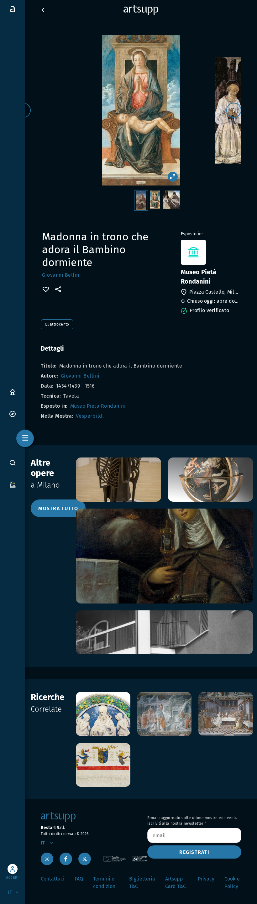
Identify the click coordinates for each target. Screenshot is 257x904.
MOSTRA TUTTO (58, 508)
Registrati (194, 852)
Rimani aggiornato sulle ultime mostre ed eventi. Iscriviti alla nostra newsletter (192, 821)
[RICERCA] (12, 463)
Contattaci (53, 879)
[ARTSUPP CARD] (12, 484)
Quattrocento (57, 324)
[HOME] (12, 392)
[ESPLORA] (12, 413)
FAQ (79, 879)
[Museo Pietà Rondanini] (210, 252)
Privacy (206, 879)
